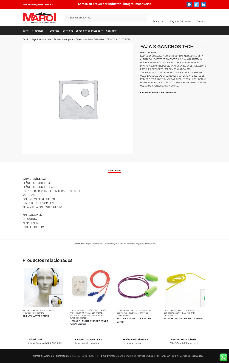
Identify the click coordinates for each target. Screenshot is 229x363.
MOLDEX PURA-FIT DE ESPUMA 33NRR (134, 320)
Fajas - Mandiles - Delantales (90, 39)
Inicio (26, 39)
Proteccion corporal (63, 39)
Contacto (201, 21)
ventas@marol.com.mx (41, 4)
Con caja (74, 310)
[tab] (114, 167)
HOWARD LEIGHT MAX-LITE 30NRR (184, 318)
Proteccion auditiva (43, 310)
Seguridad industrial (41, 39)
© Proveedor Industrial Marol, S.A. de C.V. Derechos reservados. (169, 355)
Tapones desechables (92, 315)
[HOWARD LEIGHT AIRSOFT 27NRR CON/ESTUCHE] (91, 287)
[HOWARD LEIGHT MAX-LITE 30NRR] (185, 287)
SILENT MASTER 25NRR (36, 316)
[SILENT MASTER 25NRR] (44, 287)
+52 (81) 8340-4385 (83, 355)
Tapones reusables (79, 318)
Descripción (114, 169)
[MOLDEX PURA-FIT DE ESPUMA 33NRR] (138, 287)
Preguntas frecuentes (180, 21)
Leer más (43, 329)
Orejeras (27, 310)
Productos (158, 21)
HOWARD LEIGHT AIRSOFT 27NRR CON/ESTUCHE (89, 323)
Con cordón (86, 310)
